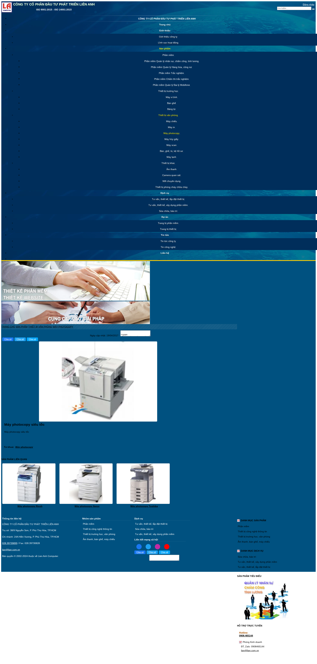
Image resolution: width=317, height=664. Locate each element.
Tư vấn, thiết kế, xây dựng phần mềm (257, 562)
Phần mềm (243, 526)
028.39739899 (9, 543)
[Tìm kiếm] (313, 9)
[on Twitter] (148, 546)
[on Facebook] (139, 546)
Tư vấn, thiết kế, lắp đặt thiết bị (254, 567)
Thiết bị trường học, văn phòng (254, 536)
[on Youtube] (166, 546)
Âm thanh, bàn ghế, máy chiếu (254, 541)
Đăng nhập (308, 4)
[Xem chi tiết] (28, 502)
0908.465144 (246, 635)
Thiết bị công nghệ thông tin (252, 531)
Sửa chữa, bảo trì (247, 556)
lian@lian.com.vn (250, 650)
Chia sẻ (8, 339)
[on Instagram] (157, 546)
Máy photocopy (24, 447)
